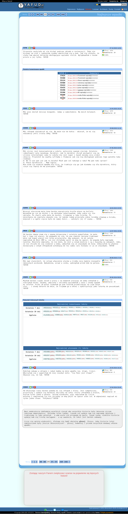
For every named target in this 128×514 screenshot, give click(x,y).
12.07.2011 (113, 231)
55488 (62, 78)
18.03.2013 (113, 208)
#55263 (60, 355)
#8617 (84, 314)
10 (109, 113)
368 (37, 14)
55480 (62, 83)
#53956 (107, 358)
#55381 (81, 355)
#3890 (59, 315)
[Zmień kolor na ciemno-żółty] (97, 4)
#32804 (105, 314)
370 (45, 14)
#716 (98, 314)
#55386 (86, 351)
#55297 (49, 355)
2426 (62, 14)
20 (109, 152)
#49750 (60, 359)
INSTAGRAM (50, 510)
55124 (62, 80)
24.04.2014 (113, 368)
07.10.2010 (113, 48)
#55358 (98, 307)
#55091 (85, 311)
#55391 (72, 307)
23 (109, 392)
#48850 (90, 358)
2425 (58, 14)
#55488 (49, 352)
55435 (62, 88)
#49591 (81, 358)
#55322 (56, 307)
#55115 (79, 311)
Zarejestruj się (113, 1)
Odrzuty (88, 9)
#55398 (85, 307)
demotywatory (45, 512)
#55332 (94, 351)
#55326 (78, 351)
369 (41, 14)
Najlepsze (80, 9)
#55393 (64, 307)
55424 (62, 85)
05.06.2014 (113, 277)
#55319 (48, 308)
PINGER (66, 510)
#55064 (56, 311)
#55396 (92, 307)
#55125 (92, 311)
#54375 (115, 358)
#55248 (115, 355)
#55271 (64, 311)
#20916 (68, 315)
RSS (125, 9)
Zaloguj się (123, 1)
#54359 (99, 358)
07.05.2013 (113, 148)
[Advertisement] (9, 257)
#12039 (49, 315)
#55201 (48, 311)
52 (109, 132)
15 (109, 282)
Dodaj (111, 9)
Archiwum (104, 9)
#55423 (102, 351)
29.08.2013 (113, 128)
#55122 (71, 355)
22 (109, 235)
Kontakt (117, 9)
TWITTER (58, 510)
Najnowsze (71, 9)
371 (49, 14)
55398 (62, 90)
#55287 (111, 351)
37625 (62, 76)
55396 (62, 92)
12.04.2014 (113, 387)
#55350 (107, 355)
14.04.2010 (113, 108)
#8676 (76, 314)
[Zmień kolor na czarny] (99, 4)
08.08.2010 (113, 258)
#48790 (49, 359)
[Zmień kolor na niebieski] (95, 4)
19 (109, 52)
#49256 (71, 359)
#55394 (79, 307)
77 (109, 212)
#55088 (98, 311)
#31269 (91, 314)
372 (53, 14)
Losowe (96, 9)
